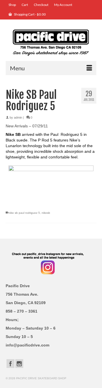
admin (18, 117)
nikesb (46, 212)
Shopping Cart (29, 14)
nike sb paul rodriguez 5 (24, 212)
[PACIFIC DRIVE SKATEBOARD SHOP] (51, 42)
